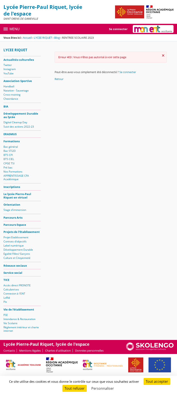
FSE (5, 315)
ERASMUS (10, 134)
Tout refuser (75, 388)
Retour (59, 79)
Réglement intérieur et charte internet (21, 329)
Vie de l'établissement (18, 309)
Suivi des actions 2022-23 (18, 126)
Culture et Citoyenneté (16, 258)
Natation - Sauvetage (16, 90)
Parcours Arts (12, 217)
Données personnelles (89, 350)
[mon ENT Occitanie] (153, 29)
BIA (5, 106)
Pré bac (8, 167)
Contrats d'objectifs (15, 241)
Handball (8, 86)
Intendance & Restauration (19, 319)
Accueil (27, 38)
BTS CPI (8, 155)
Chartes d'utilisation (58, 350)
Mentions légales (30, 350)
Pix (5, 302)
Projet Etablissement (15, 237)
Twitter (7, 65)
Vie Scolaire (10, 323)
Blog (57, 38)
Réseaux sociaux (15, 265)
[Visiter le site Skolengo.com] (150, 349)
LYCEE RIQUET (43, 38)
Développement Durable (18, 249)
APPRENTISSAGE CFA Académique (16, 177)
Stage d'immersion (14, 210)
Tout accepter (157, 381)
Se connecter (118, 29)
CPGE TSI (8, 163)
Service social (12, 273)
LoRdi (6, 298)
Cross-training (12, 94)
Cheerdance (10, 99)
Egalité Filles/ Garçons (16, 254)
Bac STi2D (9, 151)
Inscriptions (11, 187)
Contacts (9, 350)
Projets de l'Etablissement (21, 232)
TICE (6, 280)
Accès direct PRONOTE (17, 285)
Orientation (11, 205)
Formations (11, 141)
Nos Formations (12, 171)
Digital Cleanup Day (15, 122)
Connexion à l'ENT (14, 293)
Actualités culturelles (18, 60)
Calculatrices (11, 289)
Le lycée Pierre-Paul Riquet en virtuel (17, 195)
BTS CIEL (8, 159)
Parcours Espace (14, 225)
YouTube (8, 73)
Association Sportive (17, 81)
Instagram (9, 69)
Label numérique (13, 245)
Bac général (10, 147)
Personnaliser (102, 388)
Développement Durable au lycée (20, 115)
